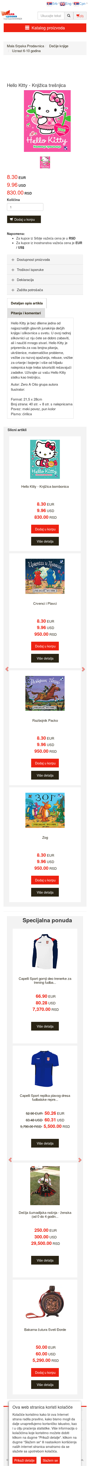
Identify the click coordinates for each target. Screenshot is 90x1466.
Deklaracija (25, 279)
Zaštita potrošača (30, 289)
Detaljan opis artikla (27, 303)
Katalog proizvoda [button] (48, 28)
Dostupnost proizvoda (33, 259)
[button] (4, 667)
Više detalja (45, 541)
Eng (68, 3)
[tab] (45, 259)
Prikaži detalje (24, 1460)
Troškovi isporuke (30, 269)
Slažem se (50, 1460)
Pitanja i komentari (26, 312)
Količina (13, 199)
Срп (82, 3)
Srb (54, 3)
